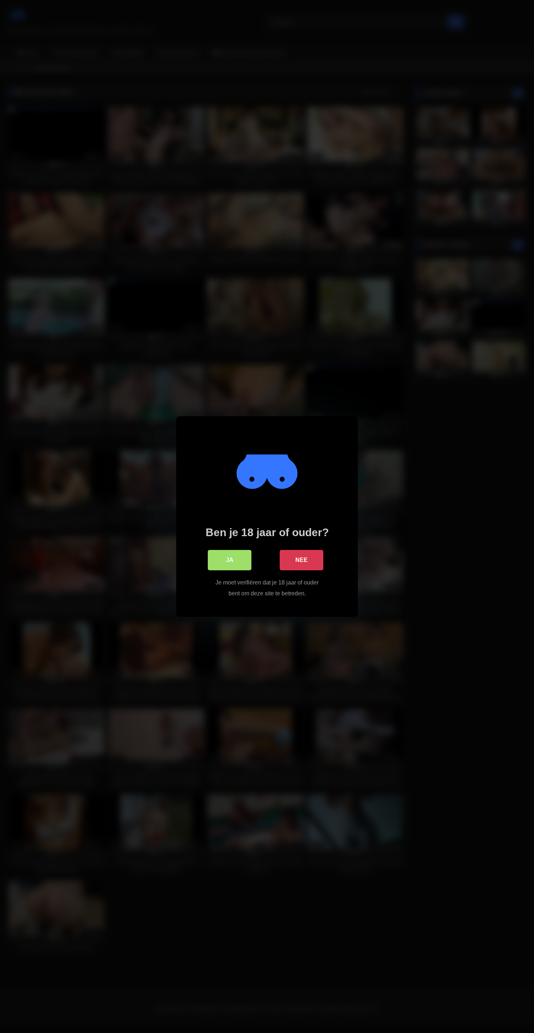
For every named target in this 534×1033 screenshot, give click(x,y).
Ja (230, 560)
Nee (301, 560)
